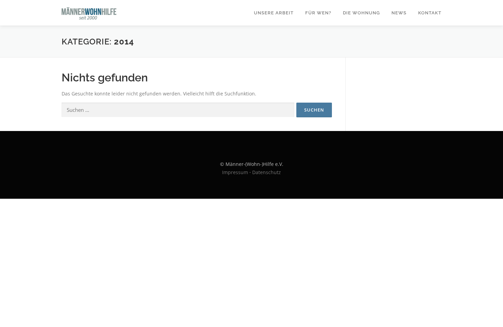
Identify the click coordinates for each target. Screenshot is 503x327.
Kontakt (429, 12)
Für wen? (318, 12)
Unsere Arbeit (274, 12)
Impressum (235, 172)
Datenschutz (266, 172)
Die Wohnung (361, 12)
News (399, 12)
